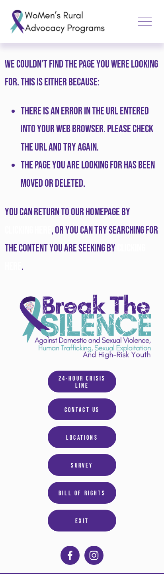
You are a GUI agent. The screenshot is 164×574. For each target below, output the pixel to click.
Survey (82, 465)
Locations (82, 437)
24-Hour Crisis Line (82, 382)
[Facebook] (70, 555)
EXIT (82, 520)
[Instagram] (93, 555)
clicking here (28, 230)
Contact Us (82, 409)
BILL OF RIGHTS (82, 493)
